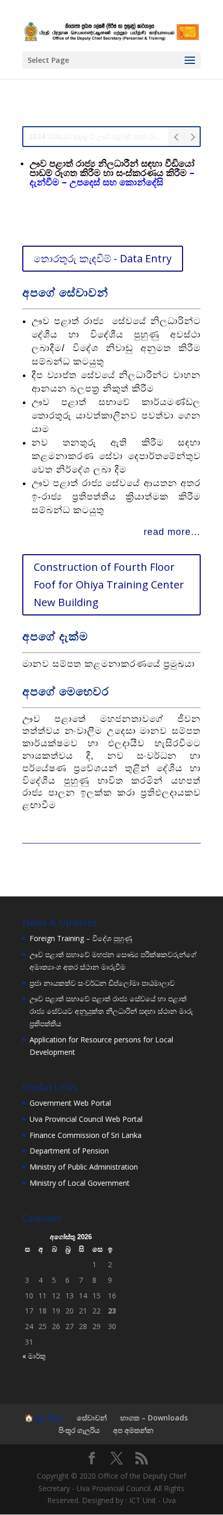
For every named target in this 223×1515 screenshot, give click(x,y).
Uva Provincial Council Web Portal (86, 1119)
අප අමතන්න (133, 1430)
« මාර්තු (34, 1356)
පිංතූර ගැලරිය (79, 1430)
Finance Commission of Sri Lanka (86, 1135)
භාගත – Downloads (154, 1418)
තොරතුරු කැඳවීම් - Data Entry (103, 258)
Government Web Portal (70, 1103)
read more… (172, 532)
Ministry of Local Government (80, 1183)
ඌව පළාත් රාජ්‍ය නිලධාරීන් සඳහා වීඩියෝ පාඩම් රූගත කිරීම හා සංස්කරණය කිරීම (112, 168)
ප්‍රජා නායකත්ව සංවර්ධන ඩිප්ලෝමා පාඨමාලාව (102, 983)
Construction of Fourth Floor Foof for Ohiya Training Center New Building (109, 584)
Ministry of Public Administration (84, 1167)
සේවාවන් (92, 1418)
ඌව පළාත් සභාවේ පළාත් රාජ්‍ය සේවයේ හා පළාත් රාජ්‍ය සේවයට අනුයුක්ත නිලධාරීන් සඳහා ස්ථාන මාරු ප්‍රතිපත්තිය (111, 1011)
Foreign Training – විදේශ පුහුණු (81, 938)
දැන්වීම (44, 182)
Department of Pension (69, 1151)
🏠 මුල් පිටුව (43, 1418)
